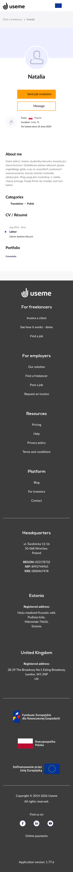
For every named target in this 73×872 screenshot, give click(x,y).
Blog (36, 482)
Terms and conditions (37, 451)
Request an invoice (36, 394)
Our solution (36, 366)
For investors (36, 491)
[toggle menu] (66, 5)
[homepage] (12, 6)
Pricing (36, 424)
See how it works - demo (36, 327)
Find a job (36, 336)
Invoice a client (36, 318)
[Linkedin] (36, 823)
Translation (16, 204)
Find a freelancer (12, 19)
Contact (36, 500)
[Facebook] (22, 823)
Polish (30, 204)
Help (37, 433)
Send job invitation (39, 94)
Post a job (36, 385)
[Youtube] (50, 823)
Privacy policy (36, 442)
